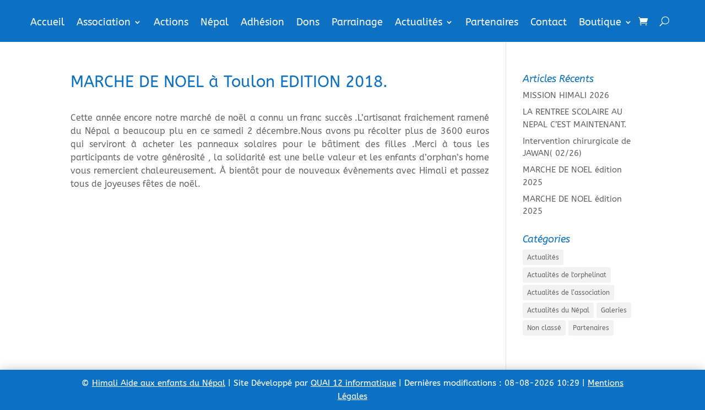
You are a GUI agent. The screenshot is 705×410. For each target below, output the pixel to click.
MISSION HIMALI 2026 (566, 95)
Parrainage (357, 23)
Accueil (47, 23)
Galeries (614, 310)
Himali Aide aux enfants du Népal (158, 383)
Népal (214, 23)
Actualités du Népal (558, 310)
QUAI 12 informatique (353, 383)
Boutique (600, 23)
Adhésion (262, 23)
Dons (307, 23)
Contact (548, 23)
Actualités (418, 23)
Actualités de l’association (568, 292)
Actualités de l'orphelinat (566, 275)
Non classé (544, 328)
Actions (171, 23)
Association (104, 23)
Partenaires (491, 23)
